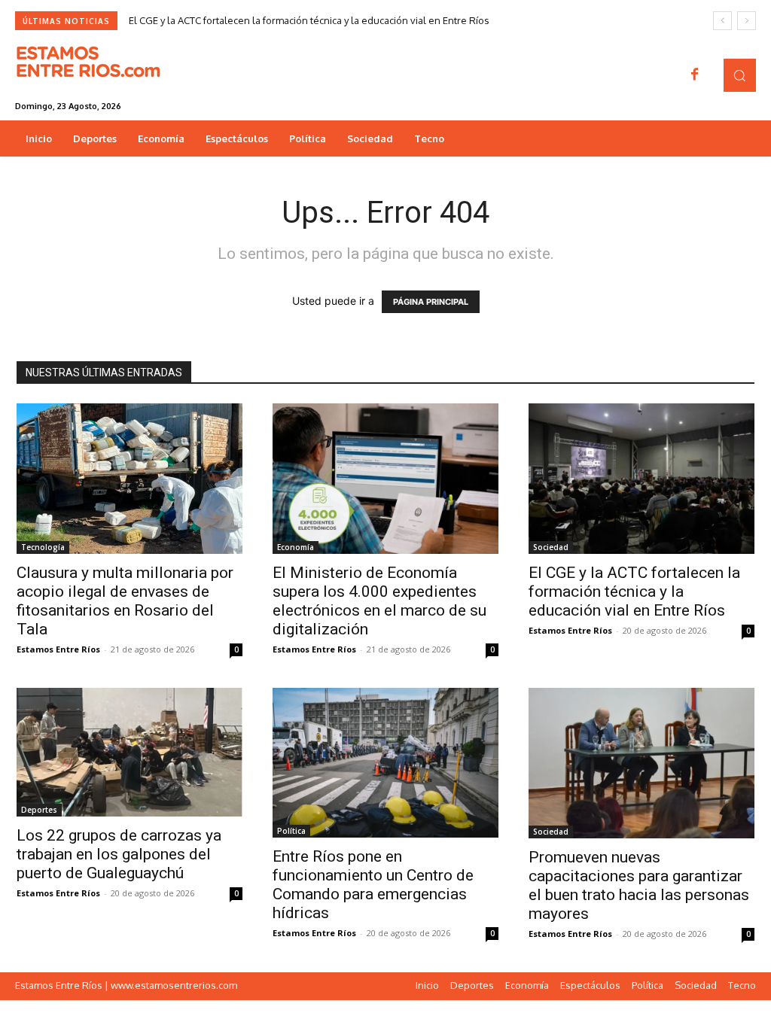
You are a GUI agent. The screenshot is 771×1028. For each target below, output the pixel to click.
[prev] (722, 20)
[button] (740, 75)
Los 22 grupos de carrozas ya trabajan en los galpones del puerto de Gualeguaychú (119, 854)
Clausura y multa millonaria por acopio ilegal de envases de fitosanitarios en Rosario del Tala (125, 601)
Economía (295, 547)
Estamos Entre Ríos (58, 649)
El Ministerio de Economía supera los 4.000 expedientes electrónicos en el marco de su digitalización (379, 601)
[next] (746, 20)
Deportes (39, 809)
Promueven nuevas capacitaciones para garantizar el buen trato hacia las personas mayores (639, 885)
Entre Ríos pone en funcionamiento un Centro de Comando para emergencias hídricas (373, 884)
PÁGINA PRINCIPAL (430, 302)
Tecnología (43, 547)
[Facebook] (695, 75)
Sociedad (550, 547)
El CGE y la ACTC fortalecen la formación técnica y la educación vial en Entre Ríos (309, 20)
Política (291, 831)
